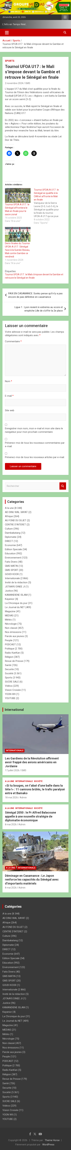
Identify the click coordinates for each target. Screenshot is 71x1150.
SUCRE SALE (12, 681)
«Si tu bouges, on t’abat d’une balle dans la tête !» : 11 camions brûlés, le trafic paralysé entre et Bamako (35, 789)
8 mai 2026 (11, 824)
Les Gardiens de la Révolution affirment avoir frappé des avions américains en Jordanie (32, 762)
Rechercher (62, 486)
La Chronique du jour (16, 603)
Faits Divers (11, 561)
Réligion (9, 656)
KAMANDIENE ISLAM (16, 594)
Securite (9, 669)
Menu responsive (65, 17)
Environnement (13, 557)
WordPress (48, 1144)
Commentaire (13, 341)
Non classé (11, 627)
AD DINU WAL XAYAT (16, 512)
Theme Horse (52, 1140)
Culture (9, 528)
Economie (10, 545)
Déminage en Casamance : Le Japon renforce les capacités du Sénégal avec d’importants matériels (32, 879)
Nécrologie (11, 623)
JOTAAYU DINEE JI (15, 586)
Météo (8, 619)
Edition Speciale (13, 549)
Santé (8, 665)
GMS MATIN (11, 565)
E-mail (9, 395)
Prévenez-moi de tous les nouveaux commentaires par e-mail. (35, 444)
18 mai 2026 (11, 797)
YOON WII (10, 694)
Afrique (9, 516)
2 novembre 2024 (14, 83)
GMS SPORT (11, 570)
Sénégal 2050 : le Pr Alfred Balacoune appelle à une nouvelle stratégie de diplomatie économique (30, 816)
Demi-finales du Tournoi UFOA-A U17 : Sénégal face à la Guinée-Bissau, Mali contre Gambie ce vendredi (17, 250)
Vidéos (9, 685)
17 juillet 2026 (12, 770)
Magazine (10, 611)
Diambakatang (12, 532)
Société (9, 673)
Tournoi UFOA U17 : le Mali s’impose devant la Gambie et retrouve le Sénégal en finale (34, 276)
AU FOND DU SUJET (15, 520)
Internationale (12, 578)
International (14, 710)
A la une (9, 508)
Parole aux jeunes (14, 636)
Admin (23, 797)
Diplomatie (10, 536)
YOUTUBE (10, 698)
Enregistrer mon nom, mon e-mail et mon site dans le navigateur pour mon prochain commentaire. (34, 430)
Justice (9, 590)
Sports (9, 61)
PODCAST (10, 644)
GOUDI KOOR (12, 574)
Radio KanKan (12, 652)
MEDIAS (9, 615)
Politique (9, 648)
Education (10, 553)
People (8, 640)
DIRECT (9, 541)
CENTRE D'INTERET (15, 524)
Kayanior (9, 598)
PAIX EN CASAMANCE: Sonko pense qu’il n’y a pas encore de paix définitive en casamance (35, 295)
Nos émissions (13, 632)
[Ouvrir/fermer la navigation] (6, 32)
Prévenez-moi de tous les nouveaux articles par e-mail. (35, 457)
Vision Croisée (13, 689)
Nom (8, 381)
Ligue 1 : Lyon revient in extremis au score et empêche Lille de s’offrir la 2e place (39, 309)
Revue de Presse (14, 661)
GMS (27, 83)
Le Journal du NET (15, 607)
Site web (9, 410)
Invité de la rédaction (16, 582)
